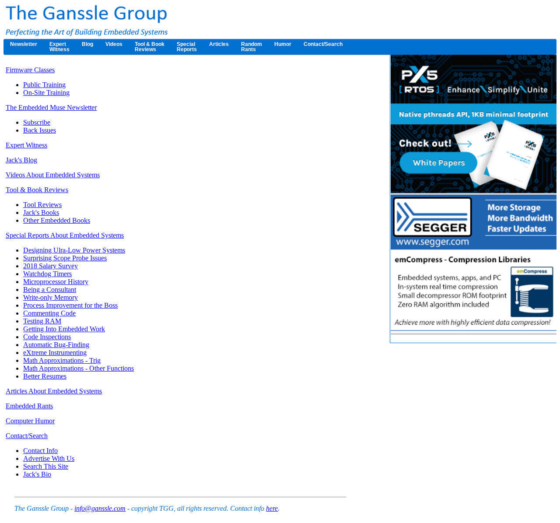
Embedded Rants (29, 406)
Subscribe (36, 122)
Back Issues (39, 130)
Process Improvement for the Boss (70, 305)
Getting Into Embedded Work (64, 329)
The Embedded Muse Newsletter (51, 107)
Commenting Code (49, 313)
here (272, 508)
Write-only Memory (50, 297)
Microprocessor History (55, 281)
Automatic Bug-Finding (56, 344)
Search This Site (45, 466)
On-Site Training (46, 92)
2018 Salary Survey (50, 266)
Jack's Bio (37, 474)
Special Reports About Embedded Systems (65, 235)
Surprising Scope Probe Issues (65, 258)
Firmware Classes (30, 70)
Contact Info (40, 450)
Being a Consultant (49, 289)
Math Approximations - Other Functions (78, 368)
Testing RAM (42, 321)
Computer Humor (30, 421)
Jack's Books (41, 212)
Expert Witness (26, 145)
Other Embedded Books (56, 220)
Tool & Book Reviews (37, 189)
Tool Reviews (42, 204)
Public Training (44, 84)
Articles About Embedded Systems (54, 391)
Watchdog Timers (47, 273)
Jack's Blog (21, 160)
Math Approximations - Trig (62, 360)
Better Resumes (44, 376)
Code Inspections (47, 336)
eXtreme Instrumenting (55, 352)
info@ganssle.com (100, 508)
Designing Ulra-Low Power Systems (74, 250)
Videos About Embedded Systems (53, 175)
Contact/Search (27, 435)
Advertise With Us (48, 458)
